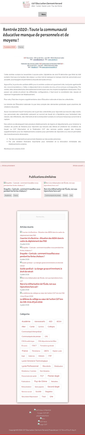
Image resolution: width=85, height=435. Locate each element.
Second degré (53, 386)
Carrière (41, 327)
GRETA (46, 351)
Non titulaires (44, 371)
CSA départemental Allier (47, 341)
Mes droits (47, 366)
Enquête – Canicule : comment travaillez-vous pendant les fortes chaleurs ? (39, 255)
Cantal (32, 327)
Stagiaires (48, 392)
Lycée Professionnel (30, 366)
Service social (27, 392)
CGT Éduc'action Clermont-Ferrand (47, 3)
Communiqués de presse (31, 336)
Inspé (23, 356)
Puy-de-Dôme (40, 381)
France (25, 351)
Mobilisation (58, 366)
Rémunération (26, 387)
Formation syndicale (47, 346)
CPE (46, 336)
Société (38, 392)
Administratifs (40, 321)
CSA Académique (27, 341)
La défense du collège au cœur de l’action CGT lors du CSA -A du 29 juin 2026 (41, 300)
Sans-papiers (39, 387)
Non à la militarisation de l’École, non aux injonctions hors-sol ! (60, 190)
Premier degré (53, 376)
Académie (26, 321)
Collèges (51, 326)
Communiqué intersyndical (31, 332)
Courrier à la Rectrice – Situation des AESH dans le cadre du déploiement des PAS (42, 240)
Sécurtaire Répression (30, 397)
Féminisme (36, 351)
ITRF (50, 356)
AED (50, 321)
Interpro (41, 356)
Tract (44, 396)
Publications (25, 381)
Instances (31, 356)
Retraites (54, 381)
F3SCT (34, 346)
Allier (24, 326)
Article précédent (7, 166)
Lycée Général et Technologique (35, 361)
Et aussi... (25, 346)
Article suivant (79, 166)
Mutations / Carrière (29, 371)
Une (51, 396)
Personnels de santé (29, 376)
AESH (59, 321)
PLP (42, 376)
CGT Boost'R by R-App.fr (67, 430)
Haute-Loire (57, 351)
